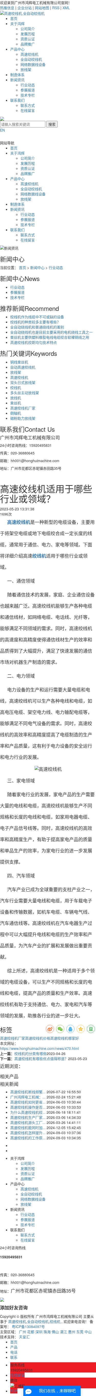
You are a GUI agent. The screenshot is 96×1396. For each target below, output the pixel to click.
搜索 (52, 124)
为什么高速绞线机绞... (28, 1112)
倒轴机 (15, 413)
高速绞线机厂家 (22, 407)
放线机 (15, 397)
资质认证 (27, 38)
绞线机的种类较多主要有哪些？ (35, 321)
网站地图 (42, 7)
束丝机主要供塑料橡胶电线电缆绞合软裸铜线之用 (49, 337)
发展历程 (27, 33)
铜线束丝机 (19, 362)
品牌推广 (27, 43)
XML (66, 7)
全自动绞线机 (31, 59)
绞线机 (15, 387)
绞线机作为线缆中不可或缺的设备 (37, 316)
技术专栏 (27, 95)
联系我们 (17, 100)
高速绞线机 (29, 54)
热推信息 (7, 7)
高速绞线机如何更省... (28, 1102)
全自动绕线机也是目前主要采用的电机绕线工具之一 (51, 332)
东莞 (79, 1331)
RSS (55, 7)
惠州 (71, 1331)
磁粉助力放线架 (22, 418)
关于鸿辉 (17, 23)
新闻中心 (37, 267)
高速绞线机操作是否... (28, 1107)
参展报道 (27, 89)
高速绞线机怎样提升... (28, 1132)
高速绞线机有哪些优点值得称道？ (41, 1058)
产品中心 (17, 49)
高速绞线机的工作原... (28, 1137)
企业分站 (24, 7)
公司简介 (27, 28)
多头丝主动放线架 (24, 392)
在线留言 (27, 110)
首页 (13, 18)
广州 (22, 1331)
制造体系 (17, 74)
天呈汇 (24, 1336)
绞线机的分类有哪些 (30, 1053)
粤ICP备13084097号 (28, 1326)
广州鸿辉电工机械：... (28, 1096)
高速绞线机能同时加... (28, 1127)
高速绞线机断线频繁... (28, 1091)
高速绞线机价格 (37, 1038)
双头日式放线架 (22, 382)
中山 (88, 1331)
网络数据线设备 (33, 64)
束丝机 (15, 402)
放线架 (25, 69)
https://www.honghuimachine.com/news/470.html (39, 1048)
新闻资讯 (17, 79)
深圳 (38, 1331)
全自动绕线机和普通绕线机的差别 (37, 327)
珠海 (47, 1331)
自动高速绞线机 (22, 367)
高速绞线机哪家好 (64, 1038)
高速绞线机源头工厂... (28, 1122)
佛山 (55, 1331)
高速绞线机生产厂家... (28, 1117)
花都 (30, 1331)
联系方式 (27, 105)
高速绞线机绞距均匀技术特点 (33, 342)
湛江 (63, 1331)
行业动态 (27, 84)
